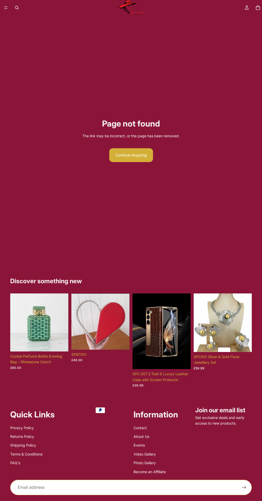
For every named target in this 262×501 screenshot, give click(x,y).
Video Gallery (145, 454)
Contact (140, 428)
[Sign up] (244, 487)
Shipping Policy (23, 445)
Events (139, 445)
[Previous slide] (15, 322)
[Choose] (60, 343)
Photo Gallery (145, 463)
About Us (141, 436)
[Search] (17, 7)
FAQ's (15, 463)
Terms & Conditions (26, 454)
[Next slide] (62, 322)
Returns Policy (22, 436)
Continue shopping (131, 155)
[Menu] (6, 8)
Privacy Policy (22, 428)
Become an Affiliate (150, 472)
